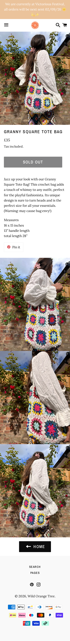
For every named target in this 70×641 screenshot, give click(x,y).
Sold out (33, 162)
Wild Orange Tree (41, 596)
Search (35, 567)
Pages (35, 573)
